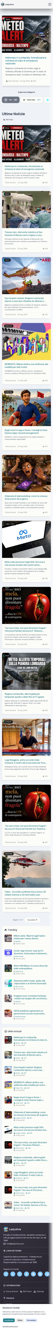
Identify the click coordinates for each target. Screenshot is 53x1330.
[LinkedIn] (33, 1274)
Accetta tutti (9, 1320)
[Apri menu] (50, 4)
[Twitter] (19, 1274)
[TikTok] (26, 1274)
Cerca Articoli (12, 1291)
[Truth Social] (47, 1274)
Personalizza (31, 1320)
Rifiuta (20, 1320)
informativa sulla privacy (10, 1326)
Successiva (31, 920)
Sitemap (40, 1291)
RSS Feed (9, 120)
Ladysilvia (15, 1229)
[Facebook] (5, 1274)
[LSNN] (40, 1274)
